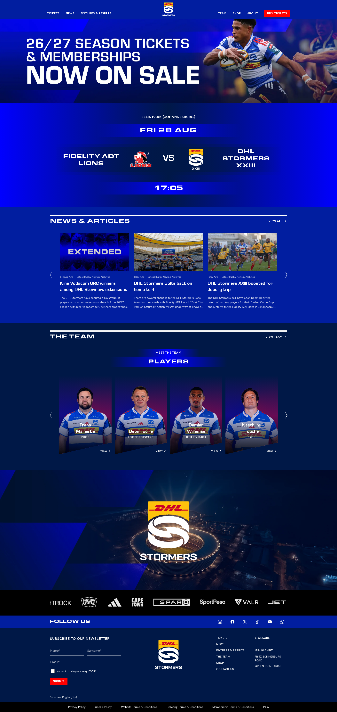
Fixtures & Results (96, 13)
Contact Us (225, 669)
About (252, 13)
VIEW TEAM (274, 336)
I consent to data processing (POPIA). (76, 671)
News (70, 13)
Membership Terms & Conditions (233, 707)
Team (222, 13)
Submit (58, 681)
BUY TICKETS (277, 13)
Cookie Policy (103, 707)
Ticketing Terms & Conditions (184, 707)
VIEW (103, 450)
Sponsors (262, 638)
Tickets (53, 13)
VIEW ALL (275, 221)
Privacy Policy (77, 707)
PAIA (266, 707)
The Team (223, 656)
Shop (237, 13)
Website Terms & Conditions (139, 707)
